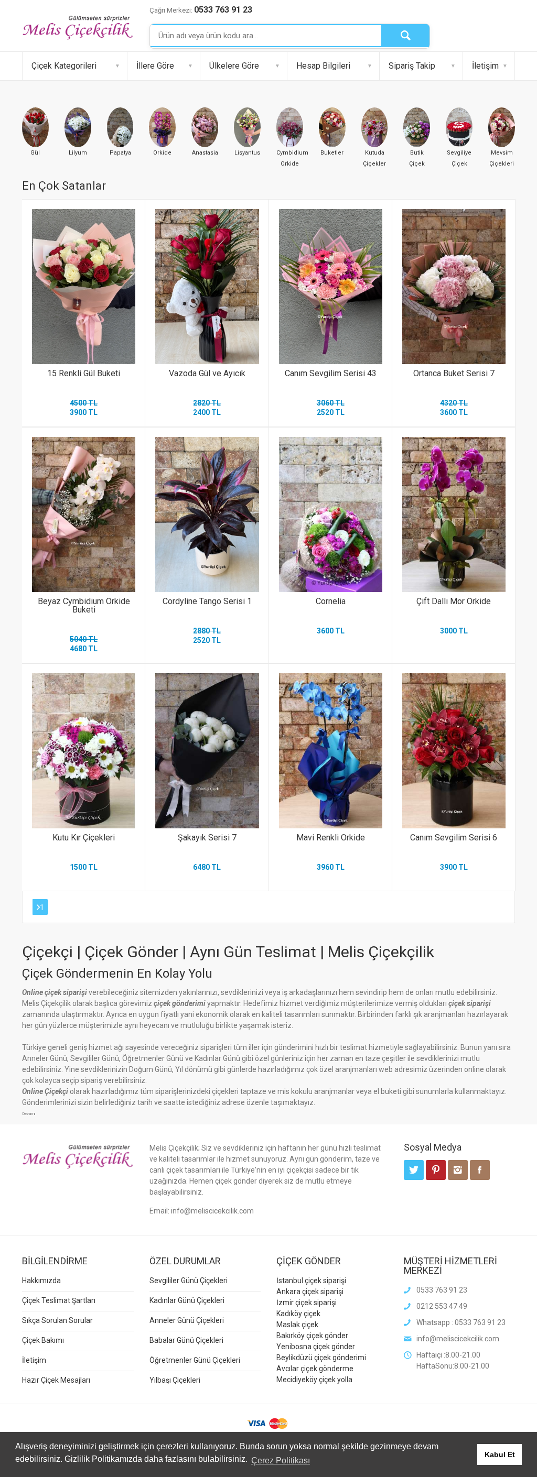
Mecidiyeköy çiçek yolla (314, 1379)
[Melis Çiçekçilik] (78, 27)
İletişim (485, 66)
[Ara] (405, 35)
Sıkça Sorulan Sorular (57, 1320)
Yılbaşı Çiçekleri (174, 1380)
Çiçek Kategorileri (63, 66)
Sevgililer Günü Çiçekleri (188, 1280)
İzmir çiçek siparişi (306, 1302)
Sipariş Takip (412, 66)
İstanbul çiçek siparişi (311, 1280)
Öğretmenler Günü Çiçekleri (194, 1360)
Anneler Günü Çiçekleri (186, 1320)
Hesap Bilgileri (323, 66)
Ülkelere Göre (234, 66)
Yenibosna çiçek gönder (315, 1346)
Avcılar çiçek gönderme (314, 1368)
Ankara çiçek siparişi (309, 1291)
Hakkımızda (41, 1280)
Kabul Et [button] (500, 1454)
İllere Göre (155, 66)
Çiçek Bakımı (43, 1340)
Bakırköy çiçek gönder (312, 1335)
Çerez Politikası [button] (280, 1460)
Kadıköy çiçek (298, 1313)
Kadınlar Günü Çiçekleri (186, 1300)
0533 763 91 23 (223, 10)
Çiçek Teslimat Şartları (58, 1300)
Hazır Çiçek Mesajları (56, 1380)
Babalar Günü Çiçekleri (186, 1340)
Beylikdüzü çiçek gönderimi (321, 1357)
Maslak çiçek (297, 1324)
